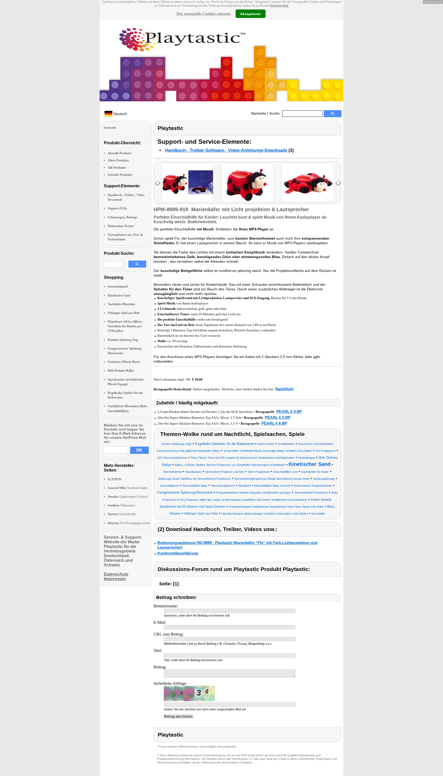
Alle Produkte (117, 167)
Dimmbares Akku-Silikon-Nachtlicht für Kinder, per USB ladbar (125, 326)
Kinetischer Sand (119, 295)
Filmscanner (121, 505)
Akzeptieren (250, 14)
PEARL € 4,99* (289, 411)
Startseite (258, 113)
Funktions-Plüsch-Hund (124, 362)
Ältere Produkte (118, 160)
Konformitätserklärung (177, 553)
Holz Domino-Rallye (121, 370)
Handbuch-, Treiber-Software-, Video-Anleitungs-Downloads (226, 150)
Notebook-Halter (128, 488)
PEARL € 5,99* (278, 417)
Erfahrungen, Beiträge (122, 217)
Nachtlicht (284, 389)
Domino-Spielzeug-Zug (123, 340)
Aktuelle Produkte (120, 153)
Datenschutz (279, 5)
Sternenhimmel (118, 286)
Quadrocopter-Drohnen (128, 496)
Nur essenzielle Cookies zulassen (203, 14)
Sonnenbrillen (122, 514)
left (157, 183)
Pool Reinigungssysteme (129, 523)
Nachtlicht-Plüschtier (121, 304)
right (338, 183)
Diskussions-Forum (121, 226)
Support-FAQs (117, 208)
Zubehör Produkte (120, 175)
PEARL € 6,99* (274, 423)
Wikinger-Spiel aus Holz (123, 313)
